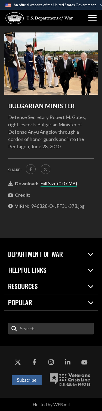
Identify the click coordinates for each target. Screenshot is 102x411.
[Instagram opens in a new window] (51, 362)
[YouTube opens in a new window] (84, 362)
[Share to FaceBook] (31, 169)
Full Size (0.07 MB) (59, 183)
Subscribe (26, 380)
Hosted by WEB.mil (51, 404)
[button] (92, 18)
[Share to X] (46, 169)
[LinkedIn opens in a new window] (68, 362)
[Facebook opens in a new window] (34, 362)
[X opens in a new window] (17, 362)
